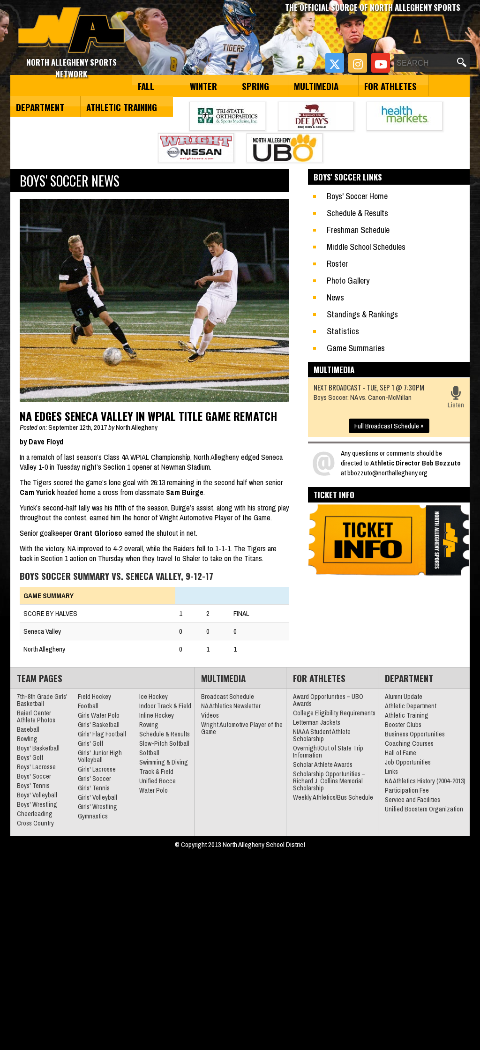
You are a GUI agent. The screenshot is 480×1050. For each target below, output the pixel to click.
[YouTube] (380, 63)
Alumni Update (403, 696)
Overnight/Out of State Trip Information (328, 751)
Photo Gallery (348, 280)
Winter (203, 85)
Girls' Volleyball (97, 797)
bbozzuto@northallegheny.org (387, 473)
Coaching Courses (409, 743)
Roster (337, 264)
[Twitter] (334, 63)
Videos (210, 715)
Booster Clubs (403, 724)
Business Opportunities (415, 734)
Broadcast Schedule (227, 696)
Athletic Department (410, 706)
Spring (255, 85)
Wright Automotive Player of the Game (242, 728)
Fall (146, 85)
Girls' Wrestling (97, 806)
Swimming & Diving (163, 762)
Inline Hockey (156, 715)
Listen (456, 405)
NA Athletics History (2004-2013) (425, 781)
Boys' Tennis (33, 785)
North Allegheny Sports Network (71, 30)
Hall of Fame (400, 753)
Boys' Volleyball (37, 795)
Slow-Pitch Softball (164, 743)
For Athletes (390, 85)
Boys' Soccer (34, 776)
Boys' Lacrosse (36, 767)
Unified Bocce (157, 781)
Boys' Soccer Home (357, 196)
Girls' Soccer (94, 778)
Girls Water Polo (99, 715)
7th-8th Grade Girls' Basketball (42, 700)
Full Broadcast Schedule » (389, 426)
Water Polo (153, 790)
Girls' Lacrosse (97, 769)
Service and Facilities (412, 799)
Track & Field (156, 771)
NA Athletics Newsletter (231, 706)
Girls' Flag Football (102, 734)
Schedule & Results (357, 213)
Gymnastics (93, 816)
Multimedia (316, 85)
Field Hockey (94, 696)
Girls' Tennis (94, 788)
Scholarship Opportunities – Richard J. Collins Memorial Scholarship (329, 781)
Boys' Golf (30, 757)
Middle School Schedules (366, 247)
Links (391, 771)
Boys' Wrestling (37, 804)
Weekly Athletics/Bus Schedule (333, 797)
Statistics (343, 331)
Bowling (27, 739)
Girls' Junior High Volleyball (100, 756)
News (335, 297)
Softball (149, 753)
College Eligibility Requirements (334, 713)
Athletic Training (121, 106)
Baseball (28, 729)
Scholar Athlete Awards (322, 764)
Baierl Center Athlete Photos (36, 716)
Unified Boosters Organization (424, 809)
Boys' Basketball (38, 748)
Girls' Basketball (99, 724)
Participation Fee (407, 790)
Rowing (148, 724)
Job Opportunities (408, 762)
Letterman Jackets (316, 722)
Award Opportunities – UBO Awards (328, 700)
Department (40, 106)
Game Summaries (356, 348)
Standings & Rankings (362, 314)
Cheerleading (34, 814)
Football (88, 706)
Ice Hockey (153, 696)
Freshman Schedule (358, 230)
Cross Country (35, 823)
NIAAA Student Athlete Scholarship (322, 735)
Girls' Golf (90, 743)
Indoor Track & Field (165, 706)
